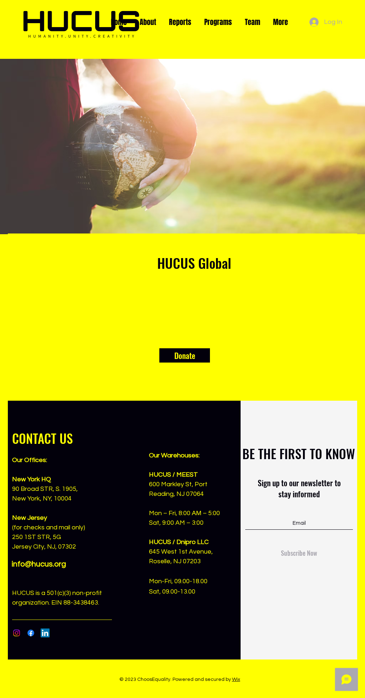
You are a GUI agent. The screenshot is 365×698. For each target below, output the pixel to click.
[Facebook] (30, 632)
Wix (236, 679)
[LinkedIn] (45, 632)
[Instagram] (16, 632)
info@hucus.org (39, 564)
